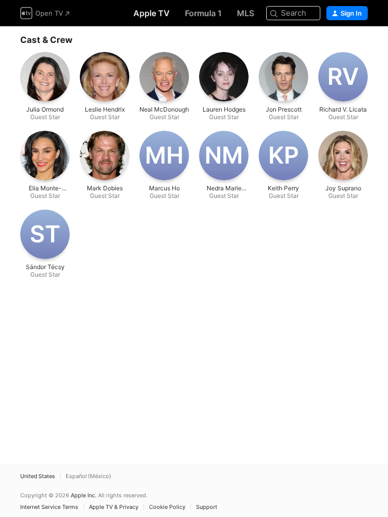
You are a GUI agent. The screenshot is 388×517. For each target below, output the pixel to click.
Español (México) (88, 476)
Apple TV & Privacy (113, 507)
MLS (245, 13)
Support (206, 507)
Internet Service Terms (49, 507)
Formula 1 (203, 13)
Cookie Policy (167, 507)
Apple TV (151, 13)
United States (37, 476)
